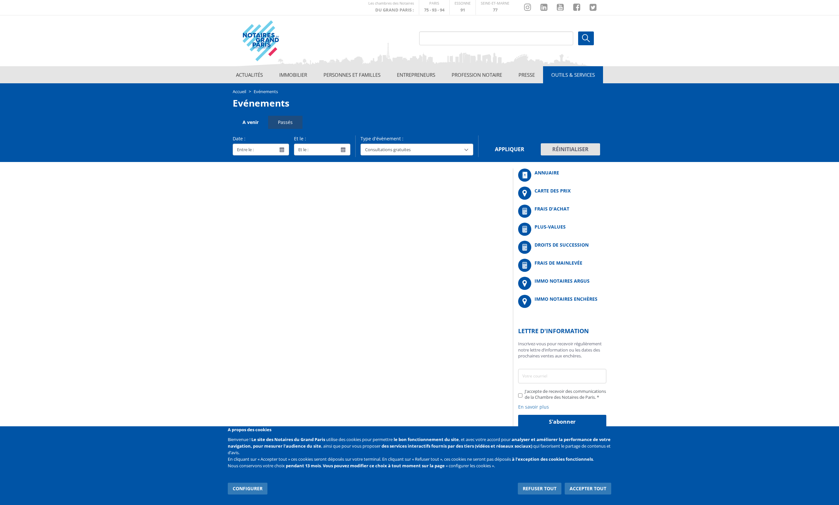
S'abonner (562, 421)
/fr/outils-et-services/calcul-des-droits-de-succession (562, 247)
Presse (526, 74)
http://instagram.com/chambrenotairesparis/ (527, 7)
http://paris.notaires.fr (434, 7)
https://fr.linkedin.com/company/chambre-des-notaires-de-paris (543, 7)
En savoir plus (533, 407)
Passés (285, 122)
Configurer (248, 488)
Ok (586, 38)
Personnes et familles (351, 74)
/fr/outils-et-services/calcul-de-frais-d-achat (562, 211)
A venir (251, 122)
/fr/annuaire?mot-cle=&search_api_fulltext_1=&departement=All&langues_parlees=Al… (562, 175)
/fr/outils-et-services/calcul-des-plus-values (562, 229)
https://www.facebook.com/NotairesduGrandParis (576, 7)
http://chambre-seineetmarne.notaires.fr (495, 7)
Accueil (239, 91)
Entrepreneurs (416, 74)
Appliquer (509, 149)
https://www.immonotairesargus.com (562, 283)
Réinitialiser (570, 149)
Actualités (249, 74)
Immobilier (293, 74)
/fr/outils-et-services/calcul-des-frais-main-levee (562, 265)
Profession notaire (477, 74)
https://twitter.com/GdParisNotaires (593, 7)
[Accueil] (279, 41)
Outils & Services (573, 74)
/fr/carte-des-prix (562, 193)
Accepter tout (588, 488)
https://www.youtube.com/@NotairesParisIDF (560, 7)
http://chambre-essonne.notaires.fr (463, 7)
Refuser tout (539, 488)
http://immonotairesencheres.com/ (562, 301)
